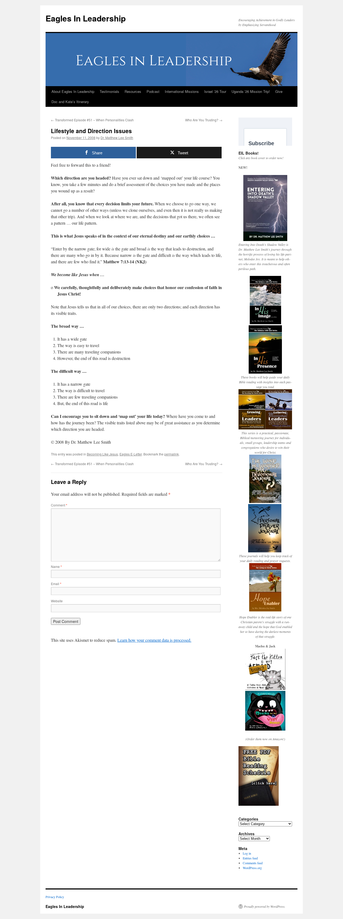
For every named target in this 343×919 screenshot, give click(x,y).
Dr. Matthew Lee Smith (116, 137)
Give (278, 91)
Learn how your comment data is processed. (154, 640)
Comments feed (253, 863)
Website (57, 601)
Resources (133, 91)
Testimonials (109, 91)
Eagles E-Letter (131, 454)
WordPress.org (252, 868)
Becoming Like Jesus (102, 454)
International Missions (182, 91)
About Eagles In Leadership (72, 91)
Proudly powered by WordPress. (264, 906)
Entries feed (250, 858)
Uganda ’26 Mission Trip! (251, 91)
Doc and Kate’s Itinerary (70, 101)
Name (56, 566)
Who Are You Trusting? (203, 120)
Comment (59, 505)
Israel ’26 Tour (215, 91)
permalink (171, 454)
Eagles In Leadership (86, 18)
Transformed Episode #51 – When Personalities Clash (92, 120)
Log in (247, 853)
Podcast (153, 91)
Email (56, 583)
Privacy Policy (55, 897)
